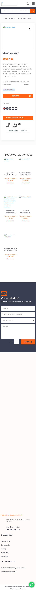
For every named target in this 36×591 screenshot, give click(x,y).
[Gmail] (4, 108)
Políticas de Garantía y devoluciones (13, 568)
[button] (30, 29)
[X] (7, 108)
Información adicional (15, 118)
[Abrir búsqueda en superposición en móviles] (18, 11)
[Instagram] (10, 108)
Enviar (27, 342)
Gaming (3, 549)
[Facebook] (13, 108)
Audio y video (5, 541)
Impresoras (4, 552)
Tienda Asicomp (13, 18)
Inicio (5, 18)
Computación (5, 545)
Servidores (4, 556)
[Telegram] (16, 108)
